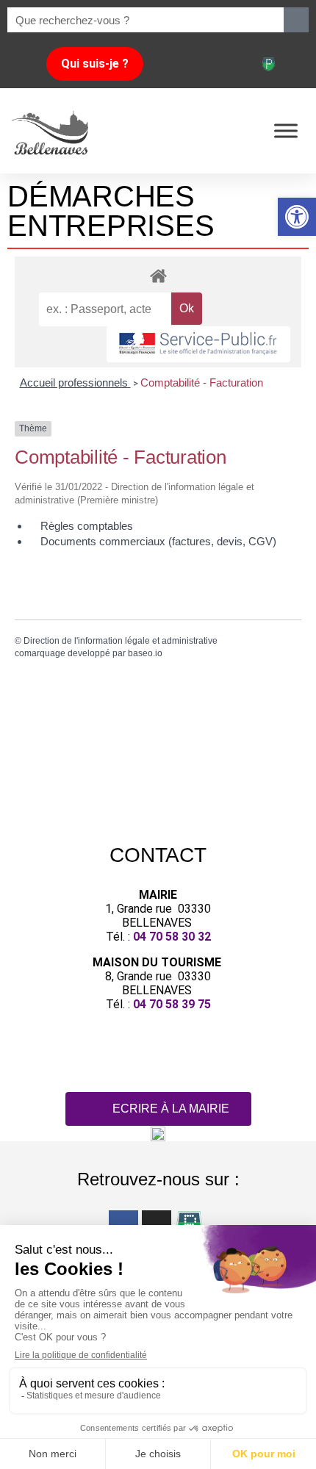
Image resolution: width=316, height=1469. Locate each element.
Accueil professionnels (75, 382)
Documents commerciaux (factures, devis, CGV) (158, 541)
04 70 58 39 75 (172, 1004)
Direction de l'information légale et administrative (121, 641)
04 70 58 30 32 (172, 937)
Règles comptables (86, 526)
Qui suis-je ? (95, 64)
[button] (297, 217)
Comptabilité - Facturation (201, 382)
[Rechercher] (296, 19)
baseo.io (145, 653)
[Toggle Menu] (286, 130)
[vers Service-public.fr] (198, 344)
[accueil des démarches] (158, 275)
